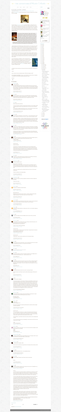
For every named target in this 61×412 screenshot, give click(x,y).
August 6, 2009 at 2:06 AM (17, 92)
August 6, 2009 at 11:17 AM (17, 123)
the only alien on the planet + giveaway (18, 9)
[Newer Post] (12, 404)
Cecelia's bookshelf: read (45, 20)
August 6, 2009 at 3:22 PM (17, 141)
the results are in (44, 83)
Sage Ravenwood (15, 160)
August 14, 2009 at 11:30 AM (17, 266)
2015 (42, 56)
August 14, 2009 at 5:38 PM (17, 290)
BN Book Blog (15, 292)
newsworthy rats (44, 111)
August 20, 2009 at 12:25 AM (17, 368)
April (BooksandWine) (16, 334)
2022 (42, 48)
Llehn (14, 214)
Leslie (14, 241)
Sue (13, 136)
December (43, 64)
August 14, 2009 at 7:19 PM (17, 308)
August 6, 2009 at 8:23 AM (17, 100)
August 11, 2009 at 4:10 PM (17, 239)
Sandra (14, 155)
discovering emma (44, 94)
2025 (42, 44)
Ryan (14, 259)
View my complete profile (44, 15)
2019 (42, 51)
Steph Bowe (14, 83)
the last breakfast (44, 90)
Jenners (14, 114)
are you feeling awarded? (45, 84)
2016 (42, 55)
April (42, 116)
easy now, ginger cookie (45, 81)
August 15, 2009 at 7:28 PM (17, 339)
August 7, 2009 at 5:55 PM (17, 190)
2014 (42, 57)
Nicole (14, 125)
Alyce (14, 268)
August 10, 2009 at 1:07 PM (17, 226)
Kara (14, 365)
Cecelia (46, 11)
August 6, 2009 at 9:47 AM (17, 112)
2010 (42, 62)
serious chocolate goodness (45, 74)
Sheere (14, 248)
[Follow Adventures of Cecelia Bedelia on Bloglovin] (45, 119)
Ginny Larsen (15, 341)
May (42, 115)
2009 (42, 63)
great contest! (44, 82)
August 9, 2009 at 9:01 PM (17, 212)
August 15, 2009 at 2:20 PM (17, 332)
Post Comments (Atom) (18, 406)
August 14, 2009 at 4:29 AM (17, 246)
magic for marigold (44, 75)
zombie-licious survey (45, 73)
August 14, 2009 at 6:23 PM (17, 298)
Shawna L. (14, 300)
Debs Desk (14, 326)
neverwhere (43, 93)
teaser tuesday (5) (44, 108)
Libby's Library (15, 220)
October (43, 66)
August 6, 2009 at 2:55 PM (17, 134)
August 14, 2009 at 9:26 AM (17, 257)
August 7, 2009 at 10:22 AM (17, 175)
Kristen (14, 94)
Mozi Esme (14, 186)
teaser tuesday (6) (44, 95)
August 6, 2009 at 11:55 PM (17, 158)
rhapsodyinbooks (15, 177)
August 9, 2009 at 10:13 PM (17, 218)
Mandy (14, 102)
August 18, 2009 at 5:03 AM (17, 363)
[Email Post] (12, 79)
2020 (42, 50)
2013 (42, 58)
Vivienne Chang (44, 23)
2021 (42, 49)
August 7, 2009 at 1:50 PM (17, 184)
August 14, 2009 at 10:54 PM (17, 324)
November (43, 65)
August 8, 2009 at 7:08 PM (17, 197)
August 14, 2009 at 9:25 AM (17, 250)
